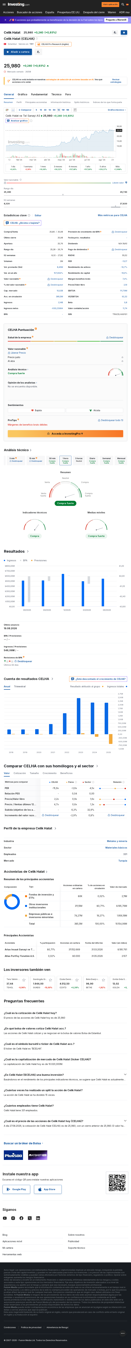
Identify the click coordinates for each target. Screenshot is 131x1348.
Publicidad (73, 1241)
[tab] (16, 460)
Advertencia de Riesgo (57, 1327)
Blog (5, 1234)
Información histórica (60, 102)
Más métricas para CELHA (112, 215)
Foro (68, 94)
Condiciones (10, 1327)
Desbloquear (52, 815)
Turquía (122, 860)
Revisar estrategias (115, 81)
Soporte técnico (76, 1247)
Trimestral (20, 686)
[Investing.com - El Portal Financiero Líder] (19, 4)
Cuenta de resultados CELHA (26, 679)
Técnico (56, 94)
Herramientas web (12, 1254)
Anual (7, 686)
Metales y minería (117, 841)
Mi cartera (8, 1247)
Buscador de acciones (29, 12)
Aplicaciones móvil (12, 1241)
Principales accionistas (36, 102)
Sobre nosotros (76, 1234)
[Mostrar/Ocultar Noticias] (75, 110)
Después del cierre (94, 12)
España (49, 12)
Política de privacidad (31, 1327)
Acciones (8, 12)
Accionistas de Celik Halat (24, 871)
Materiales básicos (116, 847)
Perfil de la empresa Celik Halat (28, 828)
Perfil (19, 102)
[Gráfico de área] (13, 110)
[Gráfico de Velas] (7, 110)
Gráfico (22, 94)
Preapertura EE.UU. (68, 12)
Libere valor (118, 183)
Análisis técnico (16, 450)
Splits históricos (81, 102)
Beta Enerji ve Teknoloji (97, 979)
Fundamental (39, 94)
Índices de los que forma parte (107, 102)
